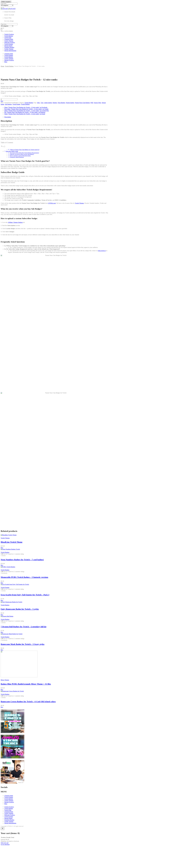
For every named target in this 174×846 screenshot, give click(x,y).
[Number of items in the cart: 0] (1, 29)
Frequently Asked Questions (17, 157)
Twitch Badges (8, 36)
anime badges (48, 102)
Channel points (8, 53)
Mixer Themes (5, 680)
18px (38, 102)
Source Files (97, 102)
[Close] (2, 828)
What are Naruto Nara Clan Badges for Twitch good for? (24, 149)
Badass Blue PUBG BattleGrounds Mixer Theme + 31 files (26, 684)
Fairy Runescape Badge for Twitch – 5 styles (20, 609)
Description (7, 117)
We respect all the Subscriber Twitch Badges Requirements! (24, 152)
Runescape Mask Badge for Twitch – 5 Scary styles (22, 644)
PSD (92, 102)
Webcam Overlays (9, 42)
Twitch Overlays (9, 34)
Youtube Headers (9, 47)
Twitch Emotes (8, 44)
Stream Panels (8, 45)
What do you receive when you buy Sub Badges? (22, 154)
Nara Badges (61, 102)
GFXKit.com (52, 203)
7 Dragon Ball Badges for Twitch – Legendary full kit (23, 626)
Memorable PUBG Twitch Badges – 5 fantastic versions (24, 577)
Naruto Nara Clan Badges (82, 102)
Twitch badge (16, 104)
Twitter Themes (8, 49)
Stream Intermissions (10, 50)
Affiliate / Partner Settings (15, 222)
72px (42, 102)
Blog (5, 62)
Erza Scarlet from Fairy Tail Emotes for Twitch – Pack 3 (25, 595)
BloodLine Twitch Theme (11, 542)
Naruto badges (70, 102)
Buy (2, 101)
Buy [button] (2, 547)
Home (2, 66)
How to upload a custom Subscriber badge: (20, 155)
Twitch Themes (8, 41)
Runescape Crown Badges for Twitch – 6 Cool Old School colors (28, 701)
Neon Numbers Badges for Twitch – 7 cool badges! (22, 559)
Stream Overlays (9, 60)
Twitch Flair (7, 37)
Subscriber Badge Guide (12, 151)
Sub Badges (8, 104)
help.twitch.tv (102, 250)
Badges (55, 102)
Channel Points (8, 39)
